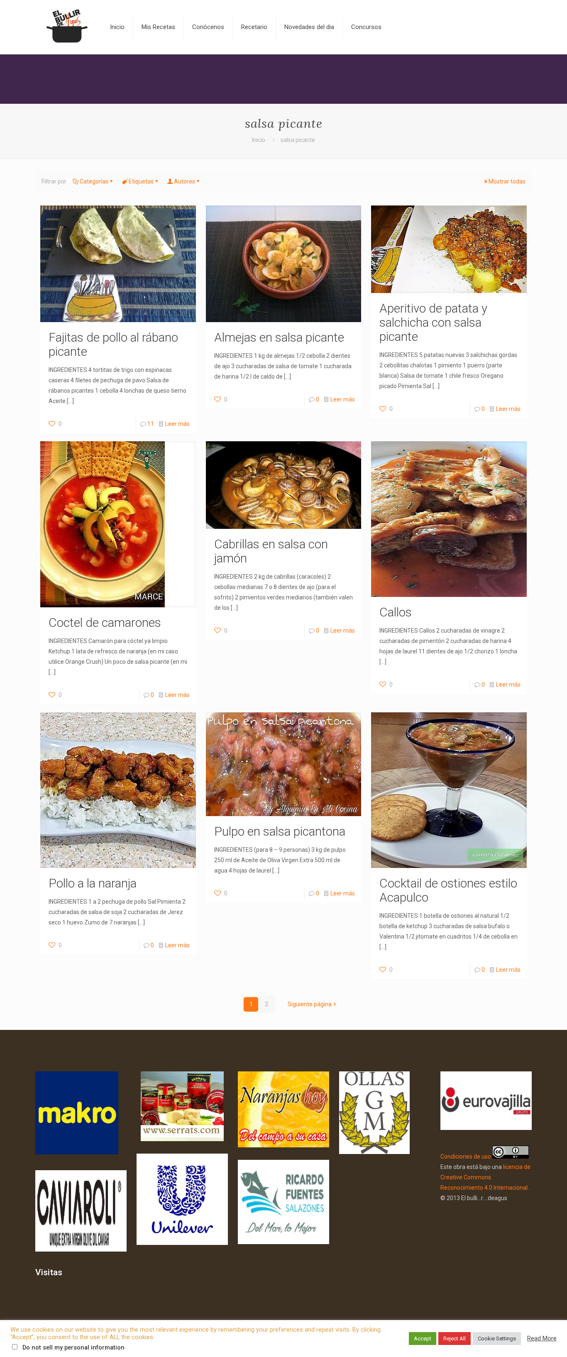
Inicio (258, 140)
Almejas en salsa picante (279, 337)
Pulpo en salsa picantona (279, 831)
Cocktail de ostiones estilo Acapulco (448, 890)
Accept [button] (422, 1338)
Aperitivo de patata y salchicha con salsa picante (433, 322)
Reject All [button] (454, 1338)
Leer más (177, 424)
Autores (184, 181)
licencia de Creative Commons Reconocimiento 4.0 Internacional (485, 1177)
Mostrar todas (507, 181)
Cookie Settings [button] (497, 1338)
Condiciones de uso (465, 1156)
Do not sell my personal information (73, 1347)
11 (150, 424)
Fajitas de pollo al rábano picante (113, 344)
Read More (542, 1338)
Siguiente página (310, 1004)
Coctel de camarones (105, 622)
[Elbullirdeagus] (66, 27)
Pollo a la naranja (93, 883)
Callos (395, 612)
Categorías (94, 181)
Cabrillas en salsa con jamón (271, 551)
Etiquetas (141, 181)
